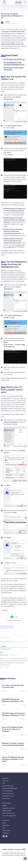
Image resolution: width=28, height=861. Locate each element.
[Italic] (3, 642)
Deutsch (11, 849)
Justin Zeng (4, 691)
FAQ (4, 783)
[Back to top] (25, 858)
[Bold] (1, 642)
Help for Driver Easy (8, 786)
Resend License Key (8, 793)
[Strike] (6, 642)
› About (4, 823)
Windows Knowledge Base (10, 788)
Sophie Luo (4, 749)
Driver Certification (8, 791)
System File (4, 610)
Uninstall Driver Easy (8, 796)
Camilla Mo (4, 765)
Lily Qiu (7, 22)
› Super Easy (5, 833)
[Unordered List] (9, 642)
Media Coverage (7, 810)
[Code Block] (12, 642)
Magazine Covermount (9, 808)
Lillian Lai (4, 735)
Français (17, 849)
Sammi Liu (4, 705)
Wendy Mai (4, 719)
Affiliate (5, 805)
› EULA (3, 828)
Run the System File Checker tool (14, 59)
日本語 (23, 849)
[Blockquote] (10, 642)
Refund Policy (6, 798)
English (5, 849)
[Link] (14, 642)
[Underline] (4, 642)
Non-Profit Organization (9, 815)
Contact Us (6, 780)
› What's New (5, 825)
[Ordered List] (7, 642)
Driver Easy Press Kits (8, 813)
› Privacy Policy (6, 830)
